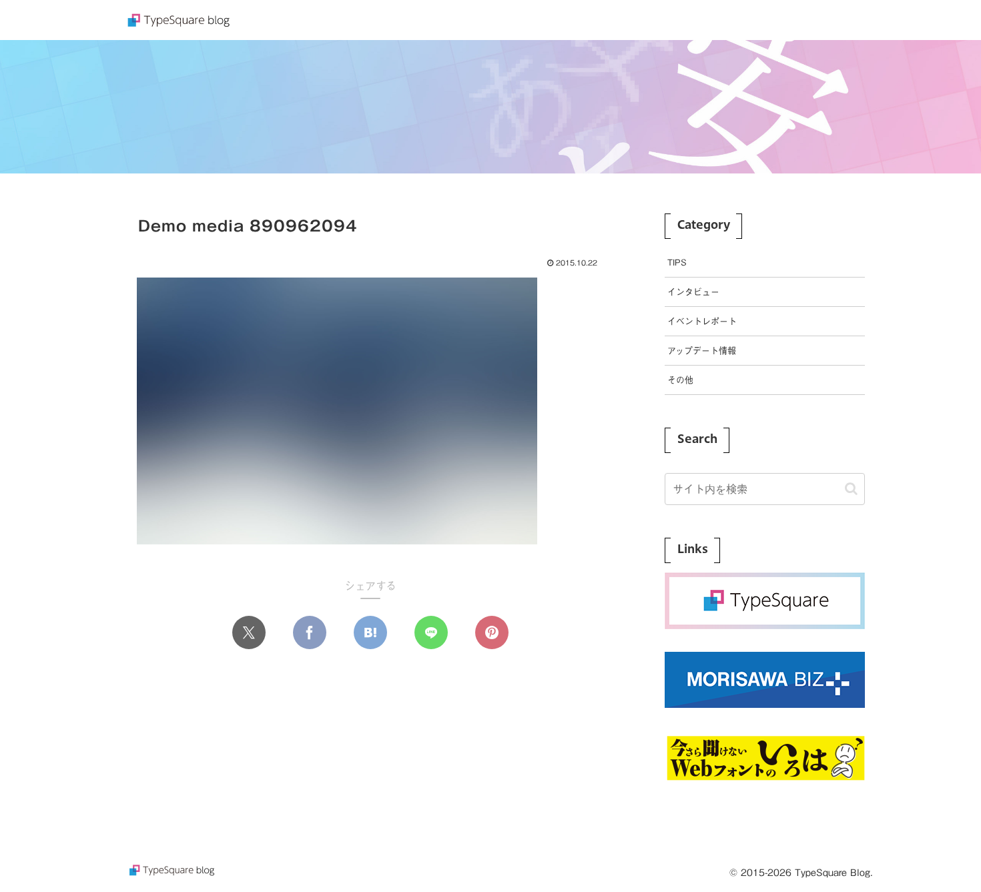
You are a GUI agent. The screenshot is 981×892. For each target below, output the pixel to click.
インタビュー (693, 292)
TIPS (677, 262)
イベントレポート (702, 321)
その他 (680, 380)
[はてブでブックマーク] (370, 632)
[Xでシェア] (249, 632)
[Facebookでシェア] (309, 632)
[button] (851, 488)
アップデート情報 (701, 350)
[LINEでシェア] (431, 632)
